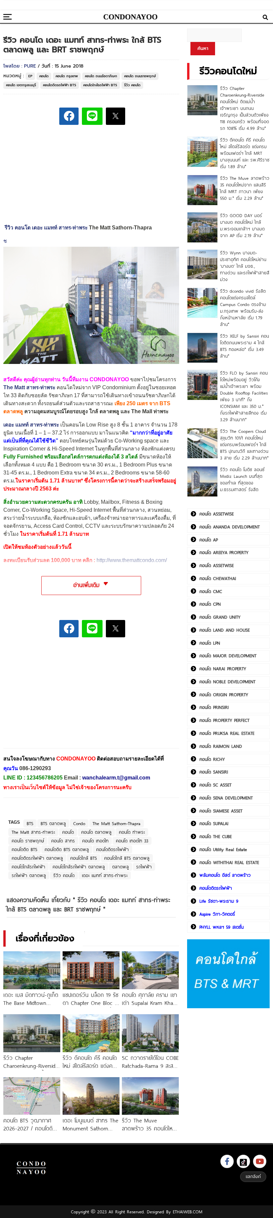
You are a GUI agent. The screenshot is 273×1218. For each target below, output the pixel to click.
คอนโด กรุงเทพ (67, 76)
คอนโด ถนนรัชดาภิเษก (101, 76)
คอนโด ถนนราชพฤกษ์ (140, 76)
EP (30, 76)
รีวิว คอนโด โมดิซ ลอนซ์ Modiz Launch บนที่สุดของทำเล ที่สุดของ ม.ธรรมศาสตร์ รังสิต (242, 479)
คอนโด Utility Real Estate (223, 849)
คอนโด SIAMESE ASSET (220, 810)
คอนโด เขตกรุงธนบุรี (21, 85)
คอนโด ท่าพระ (132, 832)
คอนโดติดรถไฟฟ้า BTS (59, 85)
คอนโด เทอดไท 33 (132, 840)
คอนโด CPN (210, 604)
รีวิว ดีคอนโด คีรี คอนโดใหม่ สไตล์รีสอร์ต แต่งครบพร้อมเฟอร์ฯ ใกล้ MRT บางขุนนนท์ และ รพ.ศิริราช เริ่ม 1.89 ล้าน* (244, 153)
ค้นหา (202, 48)
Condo (79, 823)
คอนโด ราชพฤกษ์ (28, 840)
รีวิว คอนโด (132, 85)
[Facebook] (227, 1161)
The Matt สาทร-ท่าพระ (33, 832)
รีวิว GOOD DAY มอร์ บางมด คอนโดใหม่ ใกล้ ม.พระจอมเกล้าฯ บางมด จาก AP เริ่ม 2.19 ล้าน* (242, 225)
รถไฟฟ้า (144, 866)
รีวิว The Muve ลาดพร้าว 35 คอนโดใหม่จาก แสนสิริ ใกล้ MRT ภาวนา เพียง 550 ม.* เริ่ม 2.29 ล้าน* (244, 188)
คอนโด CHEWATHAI (217, 578)
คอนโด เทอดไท (95, 840)
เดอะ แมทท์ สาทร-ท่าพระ (31, 425)
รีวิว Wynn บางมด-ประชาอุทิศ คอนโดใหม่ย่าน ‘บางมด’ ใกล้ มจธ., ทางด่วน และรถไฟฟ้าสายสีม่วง (244, 266)
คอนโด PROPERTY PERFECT (224, 720)
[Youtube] (259, 1161)
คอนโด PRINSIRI (214, 707)
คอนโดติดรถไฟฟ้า (112, 849)
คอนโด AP (208, 539)
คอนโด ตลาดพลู (96, 832)
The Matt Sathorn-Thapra (116, 823)
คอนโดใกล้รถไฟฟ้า (28, 866)
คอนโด (44, 76)
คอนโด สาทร (63, 840)
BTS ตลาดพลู (53, 823)
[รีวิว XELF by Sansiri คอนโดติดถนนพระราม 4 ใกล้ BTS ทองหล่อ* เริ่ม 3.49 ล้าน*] (202, 348)
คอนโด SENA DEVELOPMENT (226, 797)
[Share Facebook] (69, 116)
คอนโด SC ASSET (215, 784)
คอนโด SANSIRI (213, 771)
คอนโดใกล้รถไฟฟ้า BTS (100, 85)
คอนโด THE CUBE (215, 836)
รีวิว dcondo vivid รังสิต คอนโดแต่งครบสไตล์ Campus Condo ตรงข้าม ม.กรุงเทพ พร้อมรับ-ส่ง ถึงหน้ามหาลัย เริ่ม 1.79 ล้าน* (243, 308)
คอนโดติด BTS (24, 849)
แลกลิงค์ (253, 1176)
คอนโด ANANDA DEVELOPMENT (229, 526)
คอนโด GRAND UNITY (219, 617)
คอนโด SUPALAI (213, 823)
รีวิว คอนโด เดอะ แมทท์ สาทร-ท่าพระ (46, 227)
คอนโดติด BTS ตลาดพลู (67, 849)
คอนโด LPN (209, 643)
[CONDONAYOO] (130, 17)
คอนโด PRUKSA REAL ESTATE (226, 733)
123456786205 (45, 777)
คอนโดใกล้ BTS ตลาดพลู (126, 858)
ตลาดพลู (120, 866)
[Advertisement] (53, 697)
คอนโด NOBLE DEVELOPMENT (227, 681)
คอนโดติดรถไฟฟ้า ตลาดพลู (37, 858)
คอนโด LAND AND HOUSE (224, 630)
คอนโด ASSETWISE (216, 513)
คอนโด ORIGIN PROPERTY (223, 694)
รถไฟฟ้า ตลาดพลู (29, 875)
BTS (30, 823)
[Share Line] (92, 116)
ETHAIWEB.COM (187, 1211)
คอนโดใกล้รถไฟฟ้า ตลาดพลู (79, 866)
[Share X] (115, 116)
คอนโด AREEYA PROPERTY (223, 552)
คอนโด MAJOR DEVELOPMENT (227, 655)
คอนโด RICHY (212, 759)
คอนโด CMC (210, 591)
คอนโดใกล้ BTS (83, 858)
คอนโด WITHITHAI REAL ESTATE (229, 862)
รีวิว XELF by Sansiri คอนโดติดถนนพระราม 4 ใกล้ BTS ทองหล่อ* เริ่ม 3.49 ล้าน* (244, 346)
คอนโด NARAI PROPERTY (222, 668)
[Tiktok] (243, 1161)
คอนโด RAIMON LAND (220, 746)
